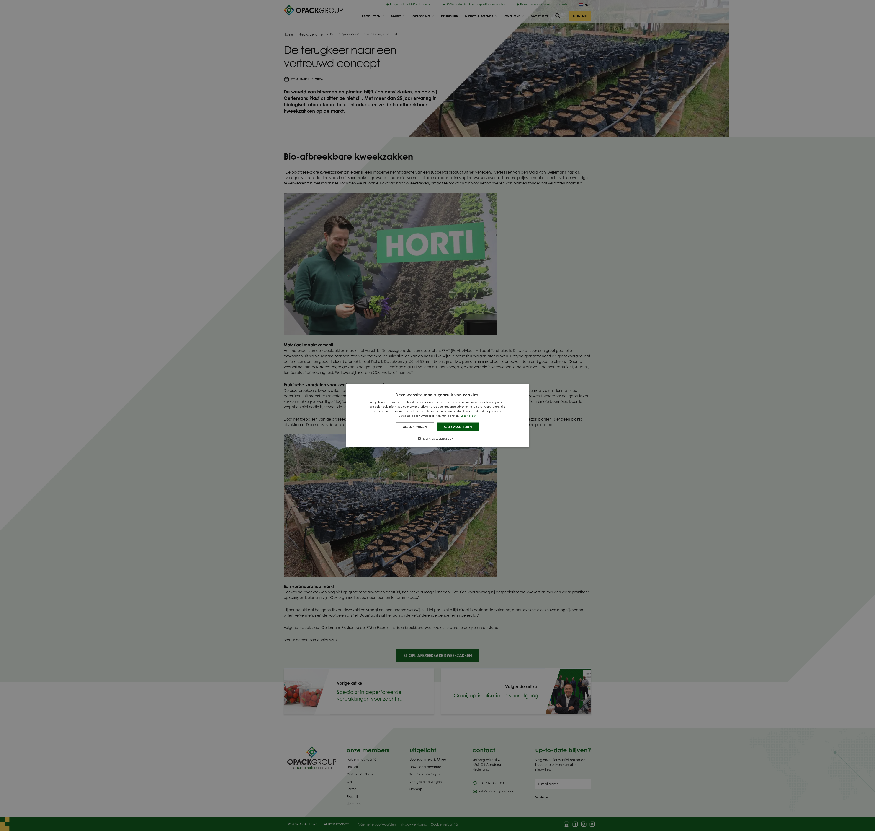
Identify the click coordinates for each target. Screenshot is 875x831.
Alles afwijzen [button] (415, 426)
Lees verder (468, 415)
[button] (437, 438)
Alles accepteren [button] (458, 426)
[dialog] (437, 415)
